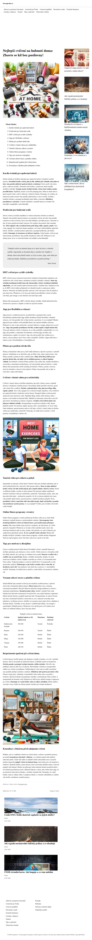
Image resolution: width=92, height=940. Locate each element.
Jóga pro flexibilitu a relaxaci (19, 138)
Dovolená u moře (59, 9)
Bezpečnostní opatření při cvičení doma (22, 162)
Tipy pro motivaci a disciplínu (19, 155)
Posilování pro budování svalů (19, 131)
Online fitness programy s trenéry (20, 152)
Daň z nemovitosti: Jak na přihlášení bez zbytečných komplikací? (74, 186)
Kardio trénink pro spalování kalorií (21, 128)
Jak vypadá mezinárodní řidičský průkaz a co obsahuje (29, 843)
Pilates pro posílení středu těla (19, 141)
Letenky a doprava (10, 12)
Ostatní (20, 12)
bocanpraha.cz (8, 3)
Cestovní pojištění (46, 9)
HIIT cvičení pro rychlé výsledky (20, 135)
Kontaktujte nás (22, 784)
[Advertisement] (46, 26)
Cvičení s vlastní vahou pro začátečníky (22, 145)
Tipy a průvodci (29, 12)
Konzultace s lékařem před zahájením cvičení (24, 165)
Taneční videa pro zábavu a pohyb (21, 148)
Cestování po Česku (31, 9)
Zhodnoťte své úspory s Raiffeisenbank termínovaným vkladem (76, 127)
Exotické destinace (73, 9)
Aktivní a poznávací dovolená (13, 9)
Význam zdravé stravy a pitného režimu (22, 159)
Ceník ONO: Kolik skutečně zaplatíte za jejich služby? (29, 815)
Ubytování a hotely (42, 12)
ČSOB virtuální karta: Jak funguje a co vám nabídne (28, 872)
